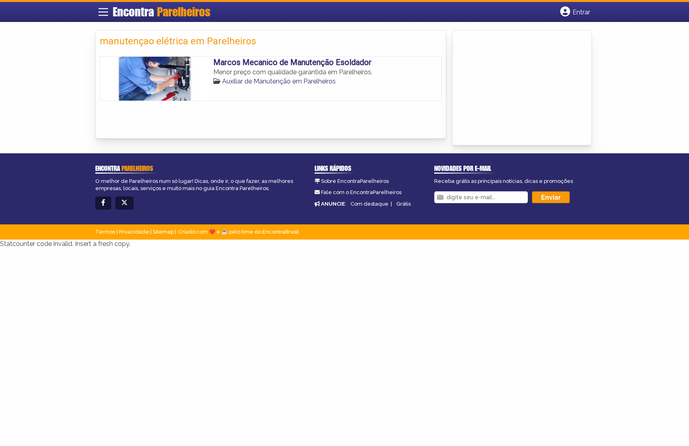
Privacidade (134, 232)
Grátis (403, 204)
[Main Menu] (103, 12)
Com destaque (369, 204)
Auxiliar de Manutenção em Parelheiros (279, 81)
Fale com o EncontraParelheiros (361, 192)
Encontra (162, 11)
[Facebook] (103, 203)
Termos (105, 232)
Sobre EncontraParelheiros (355, 181)
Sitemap (163, 232)
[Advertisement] (516, 88)
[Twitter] (124, 203)
